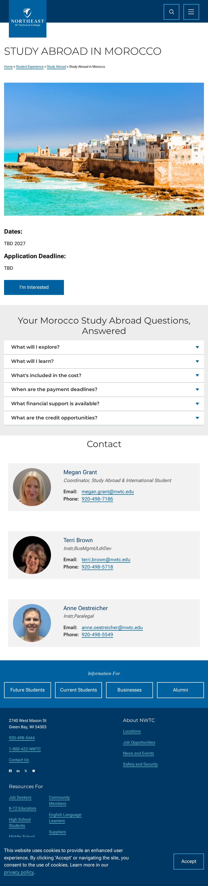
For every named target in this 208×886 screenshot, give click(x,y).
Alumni (180, 690)
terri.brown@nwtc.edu (106, 559)
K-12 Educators (22, 808)
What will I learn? (32, 361)
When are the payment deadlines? (54, 389)
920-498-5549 (97, 634)
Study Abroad (56, 66)
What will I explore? (35, 347)
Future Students (27, 690)
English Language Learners (65, 817)
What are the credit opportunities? (54, 418)
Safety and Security (140, 764)
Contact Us (19, 759)
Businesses (129, 690)
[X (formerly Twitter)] (25, 770)
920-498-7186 (97, 499)
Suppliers (57, 831)
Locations (132, 731)
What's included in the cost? (46, 375)
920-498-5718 (97, 567)
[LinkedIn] (18, 770)
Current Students (78, 690)
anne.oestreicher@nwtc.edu (112, 627)
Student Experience (30, 66)
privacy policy (19, 872)
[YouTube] (33, 770)
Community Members (59, 800)
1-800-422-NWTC (25, 749)
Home (8, 66)
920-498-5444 (22, 737)
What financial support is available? (55, 403)
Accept (188, 861)
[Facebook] (10, 770)
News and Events (138, 753)
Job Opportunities (139, 742)
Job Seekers (20, 797)
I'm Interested (34, 287)
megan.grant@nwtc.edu (108, 491)
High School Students (20, 822)
